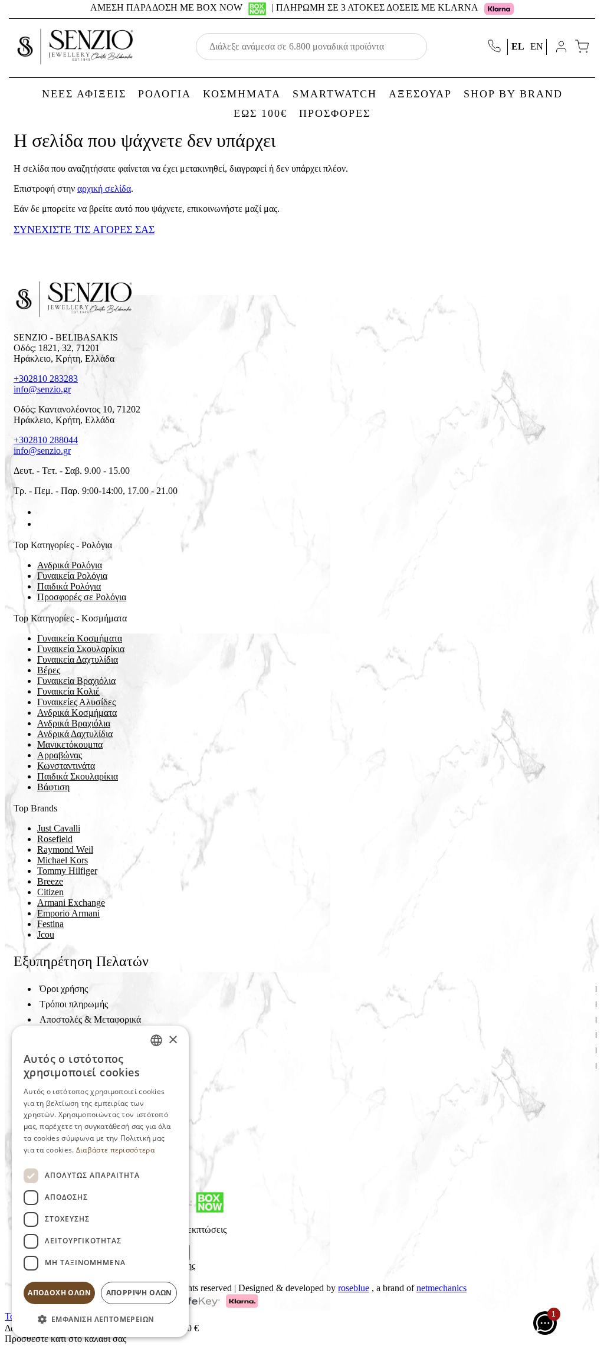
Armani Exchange (71, 903)
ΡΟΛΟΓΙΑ (164, 94)
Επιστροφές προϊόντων (83, 1035)
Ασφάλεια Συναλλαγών (84, 1050)
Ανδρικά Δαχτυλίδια (75, 734)
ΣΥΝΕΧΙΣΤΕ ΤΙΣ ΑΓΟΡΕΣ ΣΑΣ (84, 229)
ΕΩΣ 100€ (260, 113)
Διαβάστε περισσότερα (115, 1150)
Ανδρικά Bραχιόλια (73, 723)
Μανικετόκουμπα (70, 744)
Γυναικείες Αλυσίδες (76, 702)
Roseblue (353, 1288)
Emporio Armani (68, 913)
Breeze (50, 881)
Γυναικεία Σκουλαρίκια (80, 649)
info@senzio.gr (42, 389)
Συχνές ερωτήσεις (73, 1065)
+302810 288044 (46, 440)
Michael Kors (62, 860)
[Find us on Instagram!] (42, 524)
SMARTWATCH (335, 94)
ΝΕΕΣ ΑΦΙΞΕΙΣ (84, 94)
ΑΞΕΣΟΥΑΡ (420, 94)
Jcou (45, 934)
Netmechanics (441, 1288)
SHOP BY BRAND (513, 94)
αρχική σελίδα (104, 189)
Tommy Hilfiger (67, 871)
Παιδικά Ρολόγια (69, 586)
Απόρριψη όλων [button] (139, 1293)
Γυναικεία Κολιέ (68, 691)
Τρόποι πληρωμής (74, 1004)
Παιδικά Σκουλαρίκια (77, 776)
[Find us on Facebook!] (42, 512)
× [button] (172, 1040)
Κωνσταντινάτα (66, 766)
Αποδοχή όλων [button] (59, 1293)
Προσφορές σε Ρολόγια (81, 597)
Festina (50, 924)
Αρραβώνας (59, 755)
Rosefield (55, 839)
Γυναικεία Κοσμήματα (79, 638)
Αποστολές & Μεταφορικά (90, 1019)
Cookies (55, 1081)
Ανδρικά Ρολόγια (69, 565)
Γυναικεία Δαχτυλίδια (77, 659)
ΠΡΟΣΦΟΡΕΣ (334, 113)
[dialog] (100, 1181)
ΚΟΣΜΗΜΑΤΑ (242, 94)
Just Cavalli (58, 828)
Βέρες (48, 670)
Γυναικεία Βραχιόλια (76, 681)
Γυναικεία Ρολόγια (72, 576)
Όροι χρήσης (64, 989)
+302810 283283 (46, 379)
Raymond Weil (65, 849)
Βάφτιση (53, 787)
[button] (100, 1318)
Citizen (50, 892)
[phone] (495, 47)
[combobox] (156, 1040)
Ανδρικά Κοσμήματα (77, 713)
